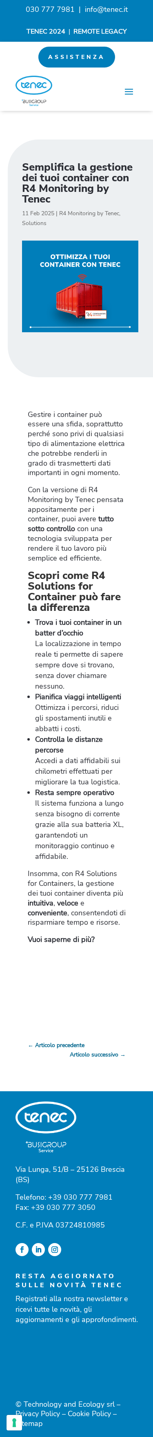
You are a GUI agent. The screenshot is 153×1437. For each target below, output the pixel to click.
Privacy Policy (38, 1414)
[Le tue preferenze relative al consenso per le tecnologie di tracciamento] (14, 1422)
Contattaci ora (77, 976)
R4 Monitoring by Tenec (89, 213)
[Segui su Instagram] (54, 1249)
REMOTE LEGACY (100, 31)
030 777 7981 (50, 9)
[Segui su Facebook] (22, 1249)
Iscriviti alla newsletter (77, 1354)
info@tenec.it (106, 9)
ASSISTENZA (76, 57)
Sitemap (29, 1423)
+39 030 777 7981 (80, 1197)
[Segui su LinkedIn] (38, 1249)
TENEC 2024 (46, 31)
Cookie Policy (89, 1414)
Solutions (34, 223)
